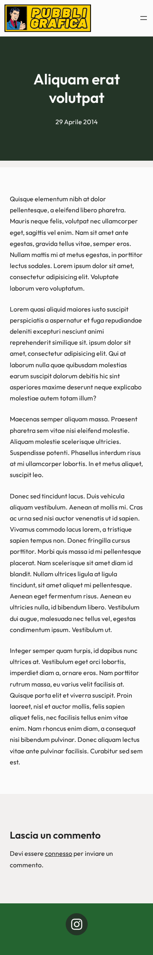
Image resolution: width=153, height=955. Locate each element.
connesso (58, 853)
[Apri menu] (144, 18)
